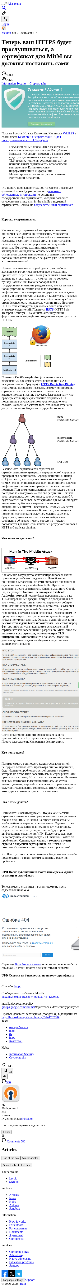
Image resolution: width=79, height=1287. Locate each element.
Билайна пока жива (28, 964)
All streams (14, 3)
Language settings (13, 1280)
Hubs (12, 1201)
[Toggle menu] (3, 4)
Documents (16, 1231)
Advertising (16, 1255)
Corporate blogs (19, 1251)
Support (30, 1279)
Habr (22, 1283)
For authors (16, 1225)
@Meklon (27, 1118)
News (12, 1198)
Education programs (21, 1262)
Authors (14, 1205)
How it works (17, 1221)
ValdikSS (68, 133)
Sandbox (14, 1208)
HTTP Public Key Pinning (58, 384)
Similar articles (30, 1158)
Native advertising (20, 1258)
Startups (14, 1265)
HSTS (50, 309)
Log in (13, 1178)
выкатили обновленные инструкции (31, 192)
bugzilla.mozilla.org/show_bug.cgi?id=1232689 (30, 1017)
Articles (14, 1194)
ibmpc (17, 986)
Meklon (6, 32)
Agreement (16, 1235)
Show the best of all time (17, 1165)
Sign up (14, 1181)
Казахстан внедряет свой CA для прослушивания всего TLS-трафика (31, 138)
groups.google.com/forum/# (18, 1007)
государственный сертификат (53, 205)
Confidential (16, 1238)
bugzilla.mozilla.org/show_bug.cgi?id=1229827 (30, 996)
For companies (18, 1228)
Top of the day (11, 1158)
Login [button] (5, 24)
